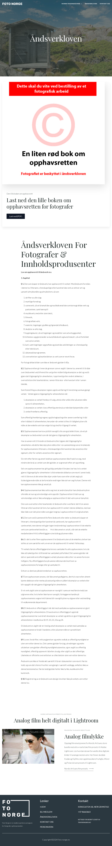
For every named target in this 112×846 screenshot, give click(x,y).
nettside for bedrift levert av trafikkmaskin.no (89, 821)
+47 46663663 (84, 812)
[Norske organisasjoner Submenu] (81, 4)
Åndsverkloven (91, 3)
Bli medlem (46, 812)
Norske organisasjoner (71, 3)
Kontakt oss (105, 3)
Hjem (43, 807)
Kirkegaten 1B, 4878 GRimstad (93, 807)
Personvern (46, 827)
